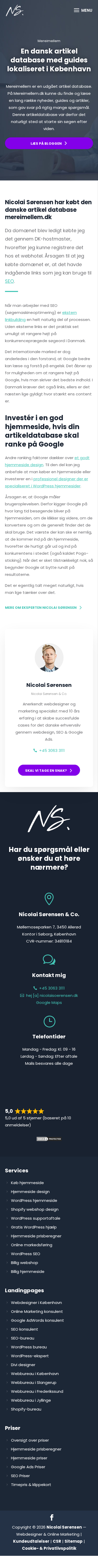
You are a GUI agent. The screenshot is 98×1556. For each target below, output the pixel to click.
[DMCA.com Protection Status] (49, 1140)
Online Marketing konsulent (37, 1311)
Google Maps (49, 1002)
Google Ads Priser (28, 1467)
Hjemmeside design (30, 1191)
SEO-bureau (22, 1338)
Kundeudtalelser (31, 1541)
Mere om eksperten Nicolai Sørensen (41, 607)
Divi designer (23, 1364)
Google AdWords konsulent (37, 1320)
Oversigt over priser (30, 1440)
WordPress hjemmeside (34, 1200)
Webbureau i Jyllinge (31, 1400)
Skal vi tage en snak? (46, 770)
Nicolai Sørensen (64, 1527)
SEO (9, 281)
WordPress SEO (25, 1253)
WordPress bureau (29, 1347)
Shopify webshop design (35, 1209)
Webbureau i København (35, 1373)
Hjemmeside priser (29, 1458)
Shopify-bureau (26, 1409)
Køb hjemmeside (27, 1182)
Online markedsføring (31, 1245)
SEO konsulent (24, 1329)
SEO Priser (20, 1475)
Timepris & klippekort (31, 1484)
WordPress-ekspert (30, 1356)
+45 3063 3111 (52, 750)
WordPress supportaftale (35, 1218)
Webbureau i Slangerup (33, 1382)
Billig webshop (24, 1262)
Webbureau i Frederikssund (37, 1391)
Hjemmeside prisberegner (36, 1236)
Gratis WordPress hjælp (34, 1227)
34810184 (63, 941)
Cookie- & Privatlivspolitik (49, 1548)
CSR (57, 1541)
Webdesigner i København (36, 1302)
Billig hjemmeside (27, 1271)
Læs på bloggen (46, 143)
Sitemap (74, 1541)
